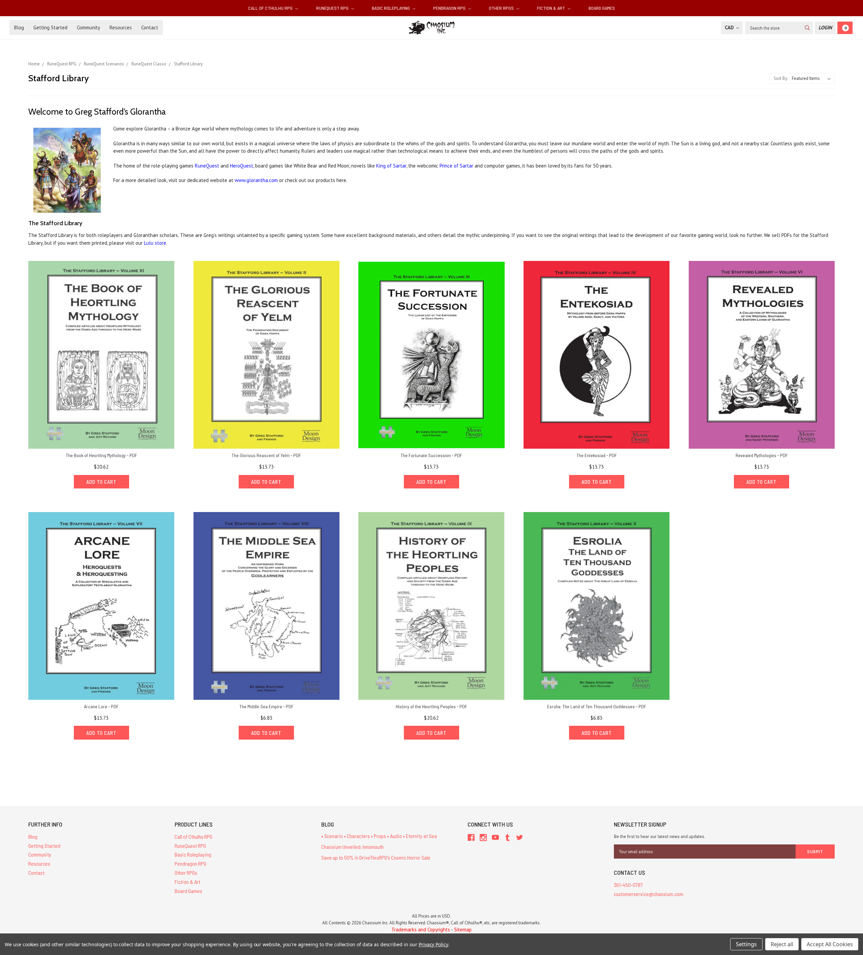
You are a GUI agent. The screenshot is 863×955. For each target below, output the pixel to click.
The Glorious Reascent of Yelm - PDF (266, 455)
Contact (149, 27)
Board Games (602, 8)
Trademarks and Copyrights (420, 929)
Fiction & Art (551, 8)
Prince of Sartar (456, 165)
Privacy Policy (433, 944)
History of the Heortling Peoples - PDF (431, 706)
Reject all (782, 944)
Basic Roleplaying (391, 8)
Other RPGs (502, 8)
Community (88, 27)
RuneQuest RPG (333, 8)
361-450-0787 (628, 885)
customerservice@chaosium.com (648, 894)
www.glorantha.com (256, 180)
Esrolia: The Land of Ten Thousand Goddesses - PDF (596, 706)
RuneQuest (207, 165)
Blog (19, 27)
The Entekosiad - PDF (596, 455)
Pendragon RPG (450, 8)
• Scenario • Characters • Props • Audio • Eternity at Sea (379, 836)
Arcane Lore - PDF (101, 706)
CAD (730, 27)
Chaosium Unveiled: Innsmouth (352, 846)
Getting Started (50, 27)
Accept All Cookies (830, 944)
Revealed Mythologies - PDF (762, 455)
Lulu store (155, 243)
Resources (121, 27)
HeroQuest (241, 165)
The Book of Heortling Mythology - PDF (101, 455)
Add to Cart (101, 482)
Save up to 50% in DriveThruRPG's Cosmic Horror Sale (375, 857)
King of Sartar (391, 165)
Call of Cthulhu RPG (271, 8)
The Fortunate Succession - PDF (431, 455)
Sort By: (781, 78)
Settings (746, 944)
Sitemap (463, 929)
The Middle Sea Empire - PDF (266, 706)
